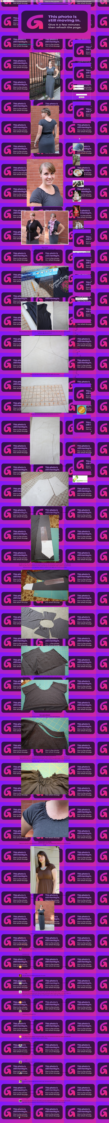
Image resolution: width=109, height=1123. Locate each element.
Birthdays (74, 329)
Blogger (83, 483)
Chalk (74, 333)
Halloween (74, 344)
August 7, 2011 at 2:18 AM (29, 1005)
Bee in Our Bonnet (76, 439)
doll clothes (75, 338)
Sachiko (24, 1000)
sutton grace (75, 451)
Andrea (23, 1060)
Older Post (69, 1109)
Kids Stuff (74, 352)
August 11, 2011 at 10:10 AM (29, 1067)
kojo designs (75, 447)
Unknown (24, 964)
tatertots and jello (76, 452)
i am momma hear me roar (77, 446)
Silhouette (74, 368)
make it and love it (76, 450)
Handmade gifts (75, 346)
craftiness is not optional (77, 441)
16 (70, 1098)
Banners (74, 327)
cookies (74, 335)
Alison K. (24, 1098)
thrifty (74, 376)
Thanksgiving (75, 374)
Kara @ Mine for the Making (28, 1019)
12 (70, 1060)
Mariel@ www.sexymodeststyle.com (29, 1043)
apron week (75, 325)
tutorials (29, 938)
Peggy (23, 1070)
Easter (74, 339)
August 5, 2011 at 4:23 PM (29, 996)
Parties (74, 360)
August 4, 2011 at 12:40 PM (29, 970)
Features (74, 342)
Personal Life (75, 361)
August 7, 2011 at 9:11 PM (29, 1016)
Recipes (74, 364)
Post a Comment (22, 1107)
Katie (23, 1079)
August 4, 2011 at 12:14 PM (29, 950)
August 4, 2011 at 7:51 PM (29, 977)
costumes (74, 337)
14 (70, 1079)
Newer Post (21, 1109)
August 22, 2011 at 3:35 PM (29, 1104)
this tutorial (41, 761)
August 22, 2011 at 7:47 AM (29, 1095)
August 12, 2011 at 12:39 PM (29, 1075)
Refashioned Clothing (76, 365)
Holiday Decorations (76, 347)
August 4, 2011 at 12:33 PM (29, 961)
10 (70, 1034)
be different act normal (77, 438)
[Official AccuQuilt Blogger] (81, 414)
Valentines (74, 380)
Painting (74, 357)
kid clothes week (76, 351)
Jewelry (74, 350)
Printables (74, 363)
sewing (24, 938)
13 (70, 1070)
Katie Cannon (25, 1034)
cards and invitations (76, 331)
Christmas (74, 334)
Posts (75, 86)
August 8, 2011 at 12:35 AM (29, 1031)
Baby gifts (74, 326)
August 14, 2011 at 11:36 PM (29, 1084)
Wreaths (74, 382)
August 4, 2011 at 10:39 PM (29, 986)
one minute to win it (76, 355)
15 (70, 1088)
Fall (73, 340)
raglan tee (47, 49)
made (74, 449)
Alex (23, 1009)
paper (74, 359)
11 (70, 1043)
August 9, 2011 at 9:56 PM (29, 1056)
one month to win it (76, 356)
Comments (76, 88)
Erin (23, 946)
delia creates (75, 443)
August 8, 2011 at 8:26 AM (29, 1040)
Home (45, 1109)
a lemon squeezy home (77, 437)
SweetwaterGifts (25, 989)
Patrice (23, 973)
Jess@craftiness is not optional (28, 980)
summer (74, 372)
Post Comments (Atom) (29, 1112)
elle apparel (75, 445)
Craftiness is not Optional (45, 48)
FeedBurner (84, 99)
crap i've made (75, 442)
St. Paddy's (75, 369)
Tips (73, 377)
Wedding (74, 381)
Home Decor (75, 348)
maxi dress (54, 46)
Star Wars (74, 370)
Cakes (74, 330)
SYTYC (74, 373)
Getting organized (76, 343)
